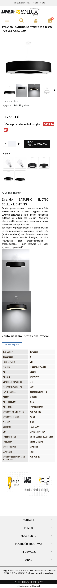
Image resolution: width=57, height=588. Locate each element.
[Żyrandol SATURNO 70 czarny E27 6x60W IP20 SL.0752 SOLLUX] (44, 162)
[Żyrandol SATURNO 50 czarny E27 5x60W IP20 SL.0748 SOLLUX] (32, 162)
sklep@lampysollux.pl (22, 3)
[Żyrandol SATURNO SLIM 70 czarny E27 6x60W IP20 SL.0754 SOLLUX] (20, 176)
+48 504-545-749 (38, 3)
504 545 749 (22, 573)
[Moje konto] (35, 20)
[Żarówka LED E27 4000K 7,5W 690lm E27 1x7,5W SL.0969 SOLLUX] (8, 162)
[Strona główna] (28, 12)
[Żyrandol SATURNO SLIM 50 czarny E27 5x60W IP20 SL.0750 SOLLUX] (8, 176)
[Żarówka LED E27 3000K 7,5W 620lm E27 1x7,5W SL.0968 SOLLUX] (20, 162)
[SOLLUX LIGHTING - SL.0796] (9, 90)
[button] (7, 20)
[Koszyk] (50, 20)
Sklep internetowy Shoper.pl (28, 586)
